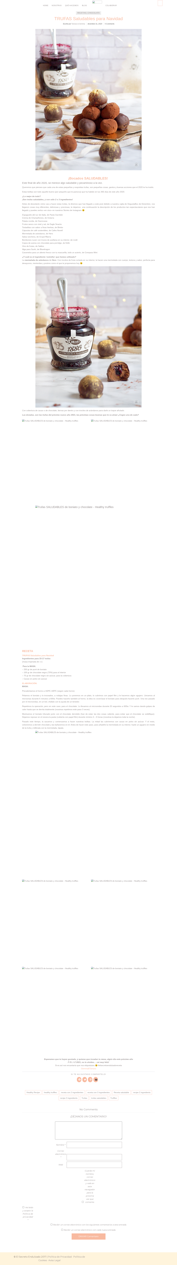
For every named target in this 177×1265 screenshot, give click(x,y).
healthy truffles (50, 1092)
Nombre (60, 1145)
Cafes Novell (57, 230)
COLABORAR (111, 5)
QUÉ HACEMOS (72, 5)
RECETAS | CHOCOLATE (88, 13)
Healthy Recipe (33, 1092)
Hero (51, 233)
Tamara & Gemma (78, 24)
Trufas (84, 1098)
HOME (45, 5)
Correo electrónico (60, 1154)
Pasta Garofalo (56, 215)
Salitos (41, 246)
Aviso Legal (54, 1260)
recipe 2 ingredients (141, 1092)
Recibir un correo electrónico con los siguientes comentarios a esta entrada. (90, 1224)
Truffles (113, 1098)
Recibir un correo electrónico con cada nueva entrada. (90, 1230)
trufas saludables (98, 1098)
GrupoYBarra (45, 237)
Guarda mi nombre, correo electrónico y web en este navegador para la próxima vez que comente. (89, 1186)
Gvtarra (50, 218)
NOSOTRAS (57, 5)
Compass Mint (91, 252)
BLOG (84, 5)
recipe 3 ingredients (68, 1098)
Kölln (68, 243)
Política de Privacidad (60, 1256)
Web (60, 1164)
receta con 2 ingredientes (72, 1092)
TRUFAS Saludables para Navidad (88, 18)
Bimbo (60, 227)
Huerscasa (42, 221)
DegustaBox (132, 204)
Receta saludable (121, 1092)
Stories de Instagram (72, 210)
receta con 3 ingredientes (98, 1092)
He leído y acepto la (27, 1213)
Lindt (75, 240)
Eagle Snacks (56, 224)
